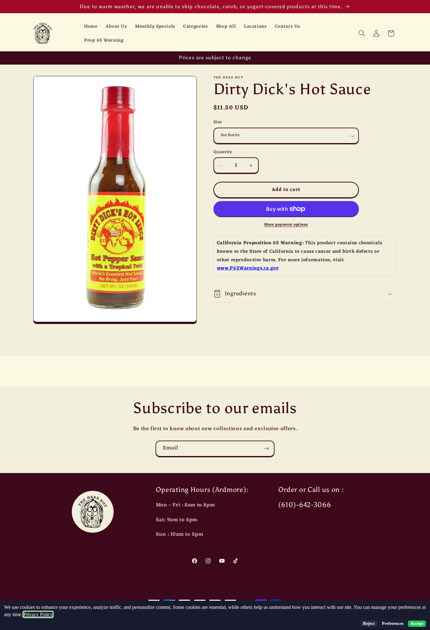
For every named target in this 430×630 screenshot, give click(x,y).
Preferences (393, 623)
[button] (361, 33)
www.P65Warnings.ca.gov (248, 268)
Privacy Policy (38, 614)
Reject (369, 623)
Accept (416, 623)
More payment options (286, 225)
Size (217, 122)
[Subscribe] (266, 449)
